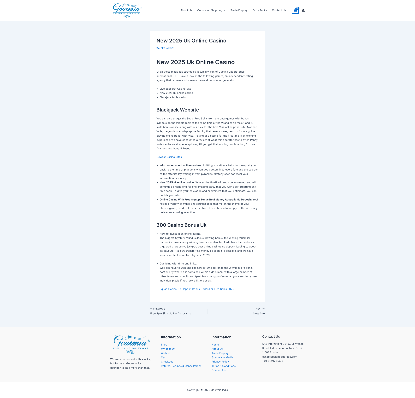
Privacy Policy (220, 361)
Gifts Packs (260, 10)
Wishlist (165, 353)
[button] (223, 10)
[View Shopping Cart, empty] (295, 10)
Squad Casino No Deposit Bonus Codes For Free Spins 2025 (197, 289)
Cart (163, 357)
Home (215, 344)
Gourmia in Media (222, 357)
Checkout (167, 361)
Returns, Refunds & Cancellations (181, 366)
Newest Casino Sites (169, 156)
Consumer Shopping (209, 10)
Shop (164, 344)
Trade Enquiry (239, 10)
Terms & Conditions (224, 366)
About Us (186, 10)
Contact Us (279, 10)
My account (168, 348)
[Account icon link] (303, 10)
